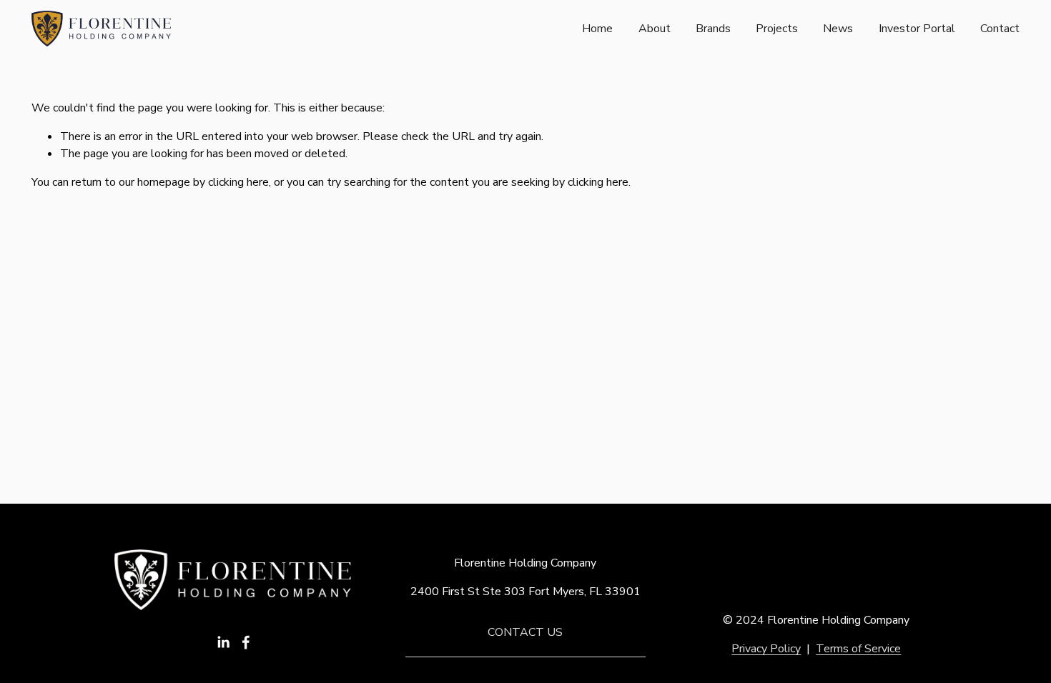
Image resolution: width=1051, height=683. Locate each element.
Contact (1000, 28)
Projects (777, 28)
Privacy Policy (766, 649)
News (838, 28)
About (654, 28)
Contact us (525, 632)
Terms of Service (858, 649)
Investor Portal (917, 28)
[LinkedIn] (223, 642)
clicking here (238, 182)
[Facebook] (246, 642)
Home (597, 28)
